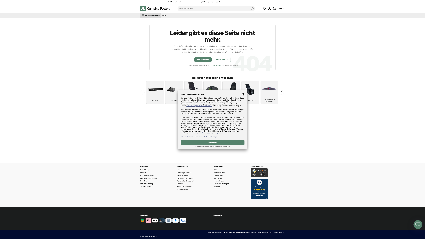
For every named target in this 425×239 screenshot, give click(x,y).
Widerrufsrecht (219, 181)
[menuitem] (150, 15)
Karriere (180, 170)
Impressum (218, 178)
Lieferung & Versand (184, 173)
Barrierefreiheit (219, 173)
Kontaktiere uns (216, 65)
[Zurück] (142, 92)
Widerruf (217, 186)
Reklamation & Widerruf (185, 181)
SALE (164, 15)
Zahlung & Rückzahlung (185, 186)
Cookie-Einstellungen (221, 184)
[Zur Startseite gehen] (155, 8)
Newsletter (144, 181)
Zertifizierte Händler (175, 2)
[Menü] (266, 169)
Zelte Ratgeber (145, 186)
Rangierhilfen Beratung (148, 178)
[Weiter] (282, 92)
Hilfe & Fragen (145, 170)
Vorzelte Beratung (146, 184)
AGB (215, 170)
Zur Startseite (203, 59)
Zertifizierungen (182, 189)
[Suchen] (252, 8)
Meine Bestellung (183, 175)
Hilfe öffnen (220, 59)
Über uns (180, 184)
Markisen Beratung (147, 175)
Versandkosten (240, 232)
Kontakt (143, 173)
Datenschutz (218, 175)
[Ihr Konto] (269, 8)
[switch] (262, 174)
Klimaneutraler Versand (211, 2)
